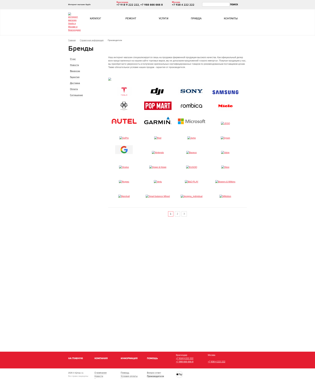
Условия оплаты (129, 376)
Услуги (163, 18)
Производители (155, 376)
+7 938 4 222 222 (216, 361)
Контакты (231, 18)
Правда (196, 18)
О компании (100, 373)
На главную (75, 358)
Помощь (152, 358)
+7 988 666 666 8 (184, 361)
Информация (129, 358)
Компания (101, 358)
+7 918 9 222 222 (184, 358)
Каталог (95, 18)
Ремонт (130, 18)
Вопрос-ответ (154, 373)
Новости (98, 376)
